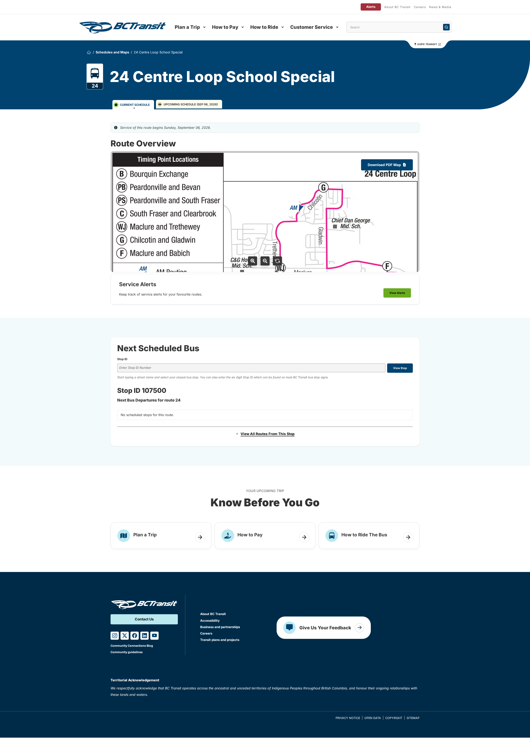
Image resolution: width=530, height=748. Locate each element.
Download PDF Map (384, 165)
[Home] (89, 52)
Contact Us (144, 619)
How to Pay (225, 27)
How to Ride (264, 27)
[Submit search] (446, 27)
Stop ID (122, 359)
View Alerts (397, 292)
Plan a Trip (187, 27)
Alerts (370, 7)
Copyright (393, 718)
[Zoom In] (252, 260)
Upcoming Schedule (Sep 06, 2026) (191, 104)
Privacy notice (348, 718)
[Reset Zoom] (277, 260)
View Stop (400, 368)
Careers (420, 7)
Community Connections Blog (132, 645)
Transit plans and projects (219, 640)
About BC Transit (397, 7)
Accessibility (210, 621)
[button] (265, 433)
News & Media (440, 7)
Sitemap (413, 718)
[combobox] (251, 367)
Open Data (372, 718)
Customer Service (311, 27)
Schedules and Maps (112, 52)
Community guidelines (127, 652)
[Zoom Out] (265, 260)
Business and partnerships (220, 627)
